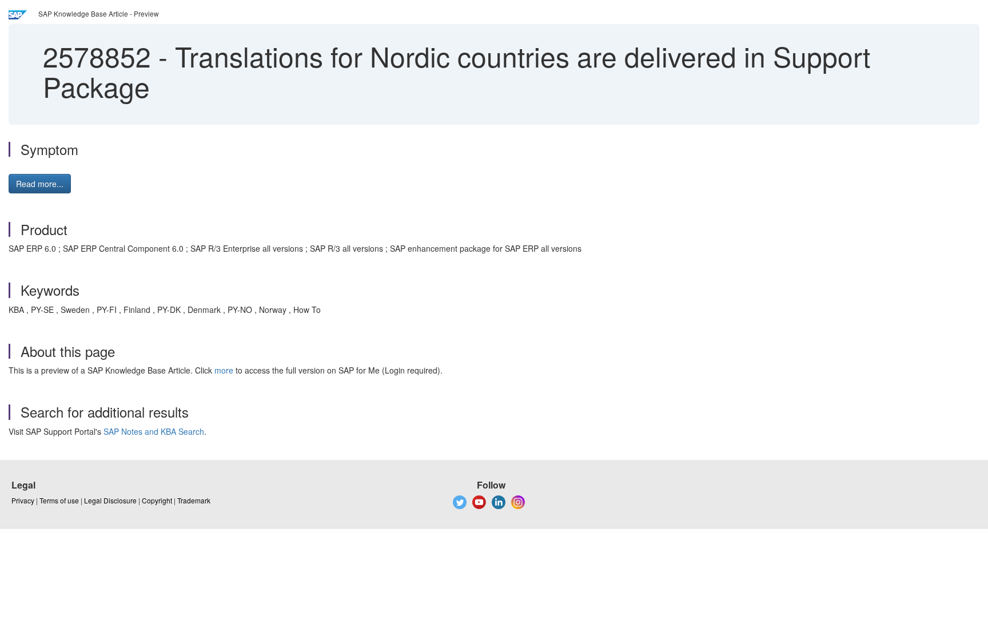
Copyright (157, 500)
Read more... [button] (39, 183)
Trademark (193, 500)
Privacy (22, 500)
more (223, 370)
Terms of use (59, 500)
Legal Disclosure (110, 500)
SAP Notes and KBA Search (153, 431)
